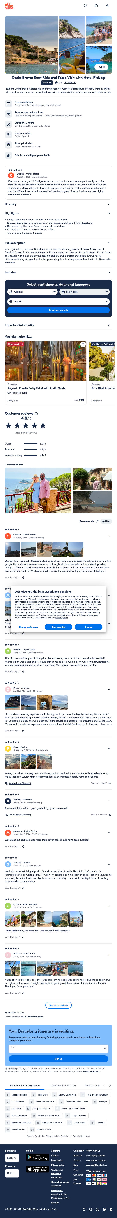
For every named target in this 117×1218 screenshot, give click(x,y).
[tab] (24, 1086)
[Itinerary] (108, 204)
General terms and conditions (60, 1184)
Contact (55, 1155)
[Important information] (108, 325)
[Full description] (108, 243)
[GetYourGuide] (9, 6)
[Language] (96, 5)
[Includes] (108, 272)
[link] (46, 373)
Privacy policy (57, 1165)
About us (77, 1155)
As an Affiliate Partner (96, 1165)
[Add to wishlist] (83, 344)
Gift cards (78, 1175)
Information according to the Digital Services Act (60, 1194)
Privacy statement (91, 1071)
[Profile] (107, 6)
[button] (65, 82)
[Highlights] (108, 213)
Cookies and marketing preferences (57, 1174)
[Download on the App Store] (37, 1169)
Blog (75, 1165)
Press (75, 1170)
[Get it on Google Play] (37, 1158)
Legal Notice (57, 1160)
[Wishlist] (85, 6)
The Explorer (77, 1181)
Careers (77, 1160)
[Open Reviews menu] (109, 536)
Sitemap (55, 1202)
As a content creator (96, 1160)
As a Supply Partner (95, 1155)
